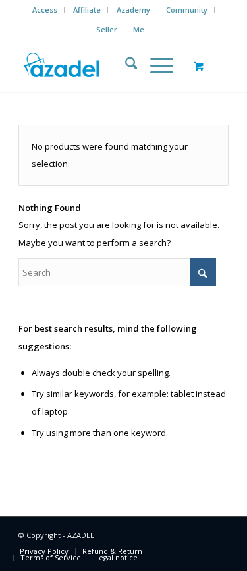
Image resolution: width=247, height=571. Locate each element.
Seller (106, 29)
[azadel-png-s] (102, 65)
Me (138, 29)
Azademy (133, 10)
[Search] (125, 65)
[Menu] (155, 65)
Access (44, 10)
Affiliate (87, 10)
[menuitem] (45, 10)
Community (186, 10)
